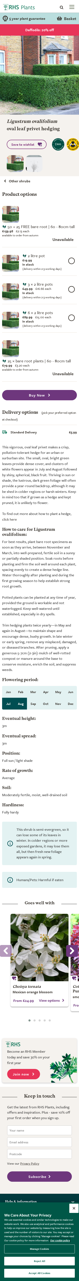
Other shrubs (19, 181)
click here (9, 519)
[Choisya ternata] (39, 947)
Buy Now (37, 395)
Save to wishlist (22, 144)
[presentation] (72, 951)
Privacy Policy (29, 1163)
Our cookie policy (60, 1240)
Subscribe (37, 1176)
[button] (29, 1020)
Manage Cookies (39, 1249)
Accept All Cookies (39, 1273)
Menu (71, 6)
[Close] (74, 1208)
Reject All (39, 1261)
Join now (21, 1074)
